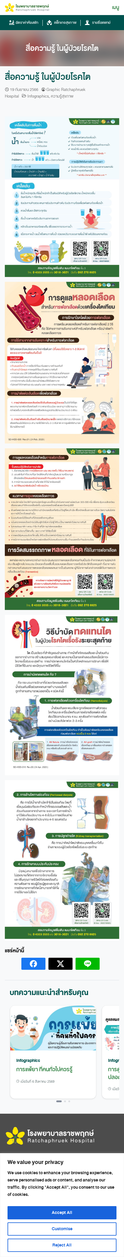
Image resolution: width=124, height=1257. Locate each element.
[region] (62, 1205)
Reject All (62, 1245)
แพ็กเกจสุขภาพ (64, 23)
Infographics (38, 96)
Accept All (62, 1212)
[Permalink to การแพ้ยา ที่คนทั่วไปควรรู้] (53, 1028)
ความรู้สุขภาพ (62, 96)
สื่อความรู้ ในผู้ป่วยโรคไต (62, 48)
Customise (62, 1228)
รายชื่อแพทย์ (100, 23)
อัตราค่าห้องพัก (27, 23)
